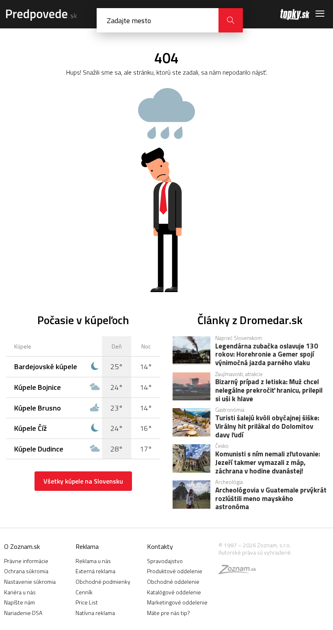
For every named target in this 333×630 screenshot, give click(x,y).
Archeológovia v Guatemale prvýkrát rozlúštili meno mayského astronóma (271, 498)
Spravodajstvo (165, 561)
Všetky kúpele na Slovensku (83, 481)
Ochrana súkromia (26, 571)
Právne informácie (26, 561)
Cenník (84, 592)
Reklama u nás (93, 561)
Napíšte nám (19, 602)
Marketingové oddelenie (177, 602)
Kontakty (160, 546)
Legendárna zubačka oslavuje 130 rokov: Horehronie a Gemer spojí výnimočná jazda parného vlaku (266, 354)
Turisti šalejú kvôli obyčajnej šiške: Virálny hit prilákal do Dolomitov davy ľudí (267, 426)
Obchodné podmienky (103, 581)
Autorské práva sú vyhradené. (255, 552)
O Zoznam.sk (22, 546)
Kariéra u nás (20, 592)
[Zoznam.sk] (240, 571)
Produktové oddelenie (174, 571)
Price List (87, 602)
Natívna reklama (95, 612)
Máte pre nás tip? (168, 612)
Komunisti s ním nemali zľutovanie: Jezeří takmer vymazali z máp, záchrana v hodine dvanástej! (267, 462)
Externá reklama (95, 571)
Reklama (87, 546)
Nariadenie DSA (23, 612)
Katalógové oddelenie (174, 592)
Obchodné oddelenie (173, 581)
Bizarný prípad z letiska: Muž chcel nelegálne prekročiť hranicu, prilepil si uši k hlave (268, 390)
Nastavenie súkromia (30, 581)
